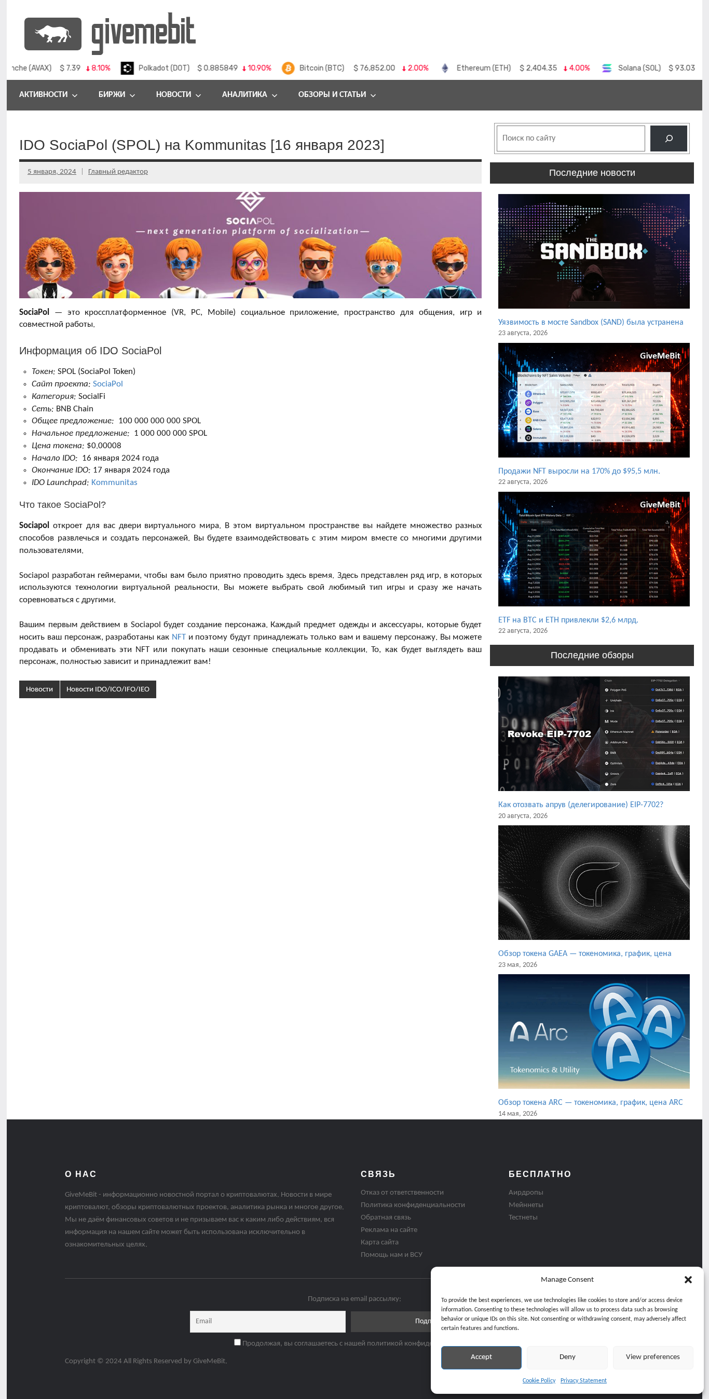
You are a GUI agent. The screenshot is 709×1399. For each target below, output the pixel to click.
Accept (481, 1357)
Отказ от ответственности (402, 1193)
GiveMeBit (209, 1361)
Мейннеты (526, 1205)
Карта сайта (380, 1242)
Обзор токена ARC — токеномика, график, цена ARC (590, 1103)
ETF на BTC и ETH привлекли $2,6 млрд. (568, 620)
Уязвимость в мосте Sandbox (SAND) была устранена (591, 322)
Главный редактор (118, 172)
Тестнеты (523, 1218)
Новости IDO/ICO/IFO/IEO (107, 690)
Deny (568, 1357)
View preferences (653, 1357)
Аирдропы (526, 1193)
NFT (179, 637)
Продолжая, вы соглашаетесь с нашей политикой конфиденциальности (358, 1344)
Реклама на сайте (389, 1230)
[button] (688, 1280)
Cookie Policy (539, 1381)
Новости (173, 95)
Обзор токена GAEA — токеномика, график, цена (585, 954)
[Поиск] (668, 138)
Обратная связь (386, 1218)
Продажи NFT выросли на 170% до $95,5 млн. (579, 471)
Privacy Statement (584, 1381)
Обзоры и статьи (332, 95)
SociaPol (108, 384)
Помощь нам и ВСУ (391, 1255)
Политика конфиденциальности (413, 1205)
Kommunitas (114, 482)
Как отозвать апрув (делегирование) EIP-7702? (580, 805)
